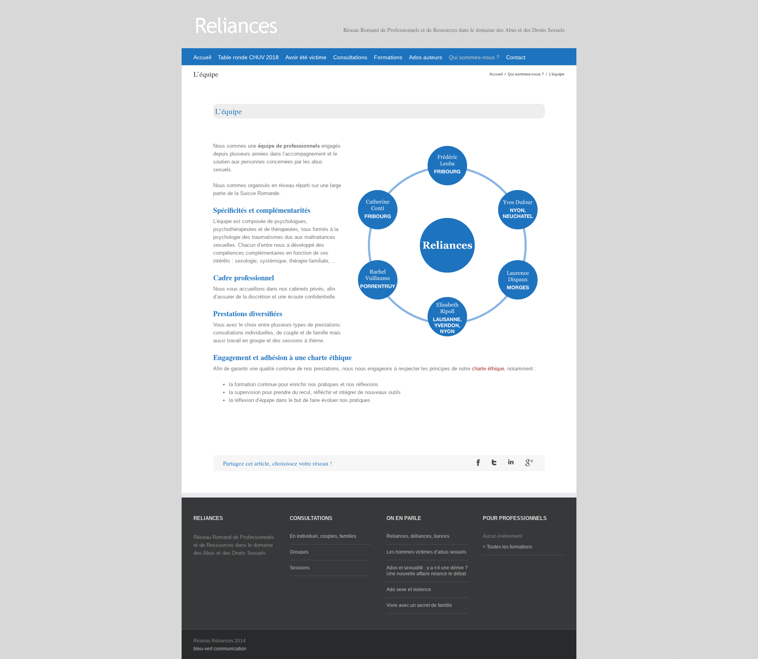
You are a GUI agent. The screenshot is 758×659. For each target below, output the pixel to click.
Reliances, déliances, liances (418, 536)
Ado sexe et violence (409, 589)
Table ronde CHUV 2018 (248, 57)
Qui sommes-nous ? (474, 57)
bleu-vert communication (219, 648)
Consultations (350, 57)
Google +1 (529, 462)
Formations (388, 57)
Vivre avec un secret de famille (419, 605)
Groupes (299, 552)
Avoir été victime (305, 57)
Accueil (202, 57)
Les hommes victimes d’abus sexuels (426, 552)
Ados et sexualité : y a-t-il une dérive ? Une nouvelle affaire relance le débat (427, 570)
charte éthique (488, 369)
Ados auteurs (425, 57)
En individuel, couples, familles (323, 536)
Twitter (494, 462)
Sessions (300, 568)
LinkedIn (511, 461)
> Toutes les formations (507, 547)
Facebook (478, 462)
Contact (515, 57)
